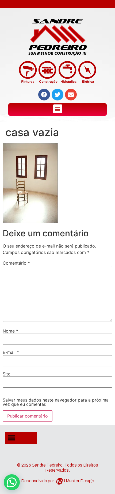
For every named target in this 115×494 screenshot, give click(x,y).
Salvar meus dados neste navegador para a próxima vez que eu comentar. (56, 402)
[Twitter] (57, 94)
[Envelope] (71, 94)
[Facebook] (44, 94)
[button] (57, 108)
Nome (10, 331)
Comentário (16, 263)
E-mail (11, 352)
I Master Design (79, 481)
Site (6, 374)
